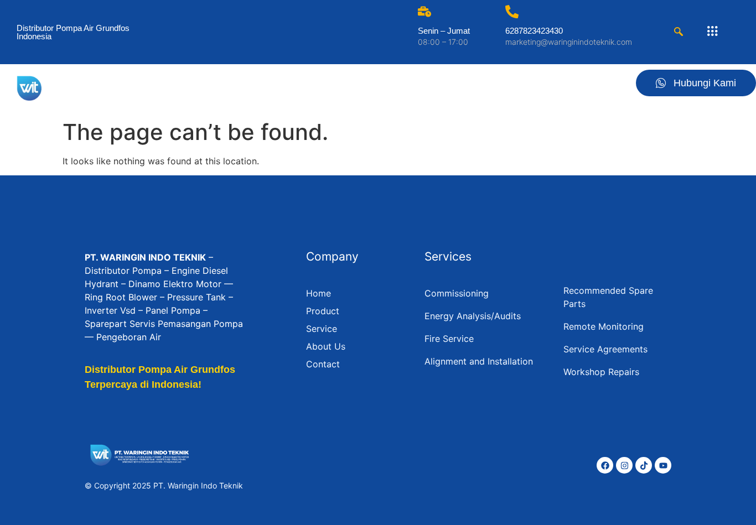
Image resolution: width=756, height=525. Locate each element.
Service (467, 87)
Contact (597, 87)
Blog (552, 87)
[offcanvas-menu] (712, 31)
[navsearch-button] (678, 32)
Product (417, 87)
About (513, 87)
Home (370, 87)
